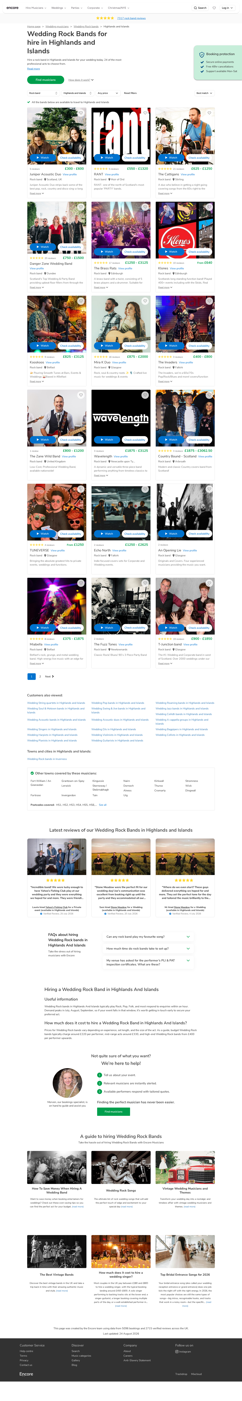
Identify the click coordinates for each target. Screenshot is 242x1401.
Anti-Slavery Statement (137, 1360)
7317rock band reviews (131, 18)
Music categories (81, 1356)
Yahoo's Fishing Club (56, 907)
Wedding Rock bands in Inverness (47, 759)
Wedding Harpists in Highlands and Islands (52, 735)
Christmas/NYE (117, 7)
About (127, 1351)
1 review (34, 451)
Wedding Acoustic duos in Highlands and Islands (120, 720)
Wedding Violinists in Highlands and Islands (117, 735)
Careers (128, 1356)
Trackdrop (181, 1374)
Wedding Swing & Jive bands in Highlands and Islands (118, 710)
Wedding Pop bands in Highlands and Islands (117, 703)
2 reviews (99, 545)
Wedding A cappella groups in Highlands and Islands (182, 722)
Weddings (57, 7)
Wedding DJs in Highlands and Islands (113, 729)
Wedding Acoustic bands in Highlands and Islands (56, 720)
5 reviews (35, 169)
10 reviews (178, 263)
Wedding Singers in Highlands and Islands (52, 729)
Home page (33, 26)
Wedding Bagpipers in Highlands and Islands (182, 729)
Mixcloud (196, 1374)
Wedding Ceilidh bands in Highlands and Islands (184, 714)
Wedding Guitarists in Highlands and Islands (117, 740)
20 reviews (50, 258)
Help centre (26, 1351)
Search (202, 7)
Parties (75, 7)
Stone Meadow (119, 907)
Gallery (76, 1360)
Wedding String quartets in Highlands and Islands (56, 703)
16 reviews (114, 357)
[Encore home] (12, 8)
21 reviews (178, 169)
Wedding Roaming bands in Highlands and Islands (185, 703)
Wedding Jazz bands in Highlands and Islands (182, 708)
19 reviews (178, 639)
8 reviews (49, 639)
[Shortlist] (214, 8)
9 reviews (49, 357)
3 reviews (178, 357)
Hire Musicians (34, 7)
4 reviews (49, 545)
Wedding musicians (57, 26)
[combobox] (43, 93)
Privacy (24, 1360)
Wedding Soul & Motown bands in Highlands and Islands (55, 710)
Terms (23, 1356)
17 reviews (114, 263)
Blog (74, 1365)
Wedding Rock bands (86, 26)
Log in (225, 7)
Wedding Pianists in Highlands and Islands (52, 740)
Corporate (93, 7)
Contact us (26, 1365)
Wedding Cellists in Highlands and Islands (180, 735)
